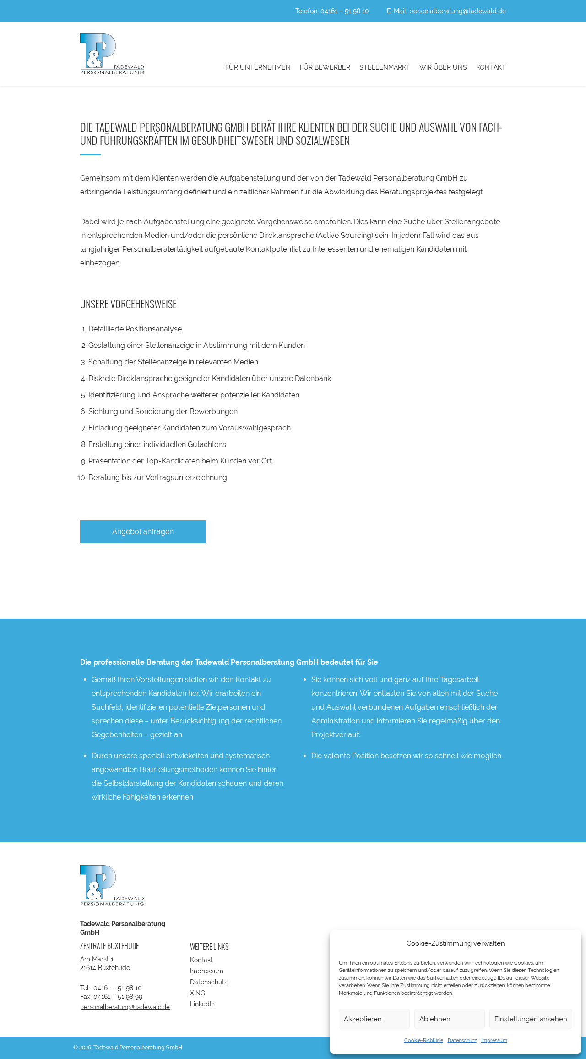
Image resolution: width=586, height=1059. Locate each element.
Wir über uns (443, 67)
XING (197, 993)
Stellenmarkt (384, 67)
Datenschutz (462, 1040)
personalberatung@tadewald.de (457, 11)
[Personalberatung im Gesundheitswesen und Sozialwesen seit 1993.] (112, 53)
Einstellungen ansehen (530, 1019)
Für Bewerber (325, 67)
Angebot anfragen (143, 531)
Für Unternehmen (258, 67)
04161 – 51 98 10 (344, 11)
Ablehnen (434, 1019)
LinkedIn (202, 1004)
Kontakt (491, 67)
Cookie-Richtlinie (423, 1040)
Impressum (494, 1040)
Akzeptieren (363, 1019)
